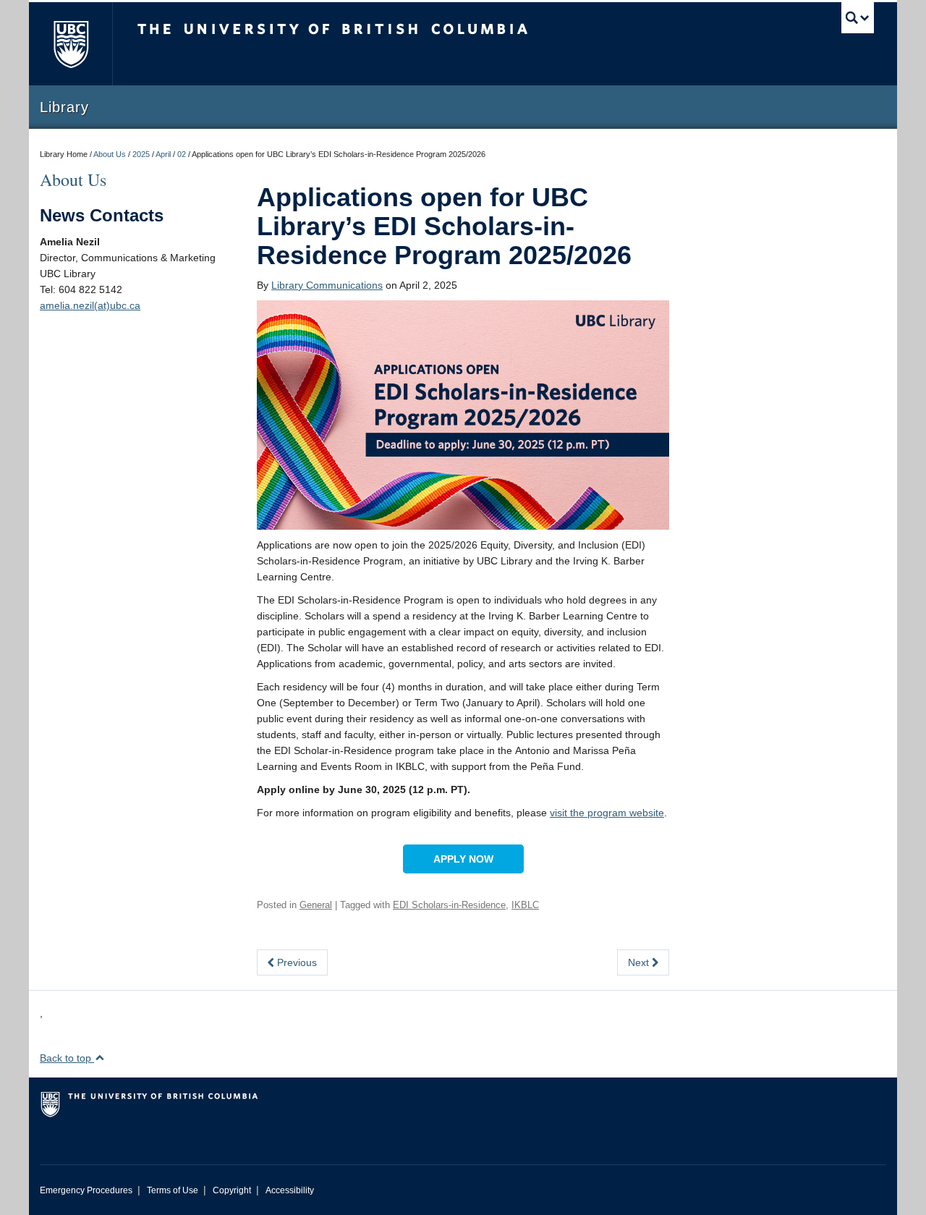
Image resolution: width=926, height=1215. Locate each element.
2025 (141, 154)
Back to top (67, 1058)
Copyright (232, 1190)
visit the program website (607, 812)
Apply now (463, 859)
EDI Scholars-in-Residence (449, 904)
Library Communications (327, 285)
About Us (109, 154)
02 (181, 154)
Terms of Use (172, 1190)
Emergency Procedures (86, 1190)
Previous (295, 962)
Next (640, 962)
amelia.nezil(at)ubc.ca (90, 305)
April (163, 154)
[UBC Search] (857, 17)
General (316, 904)
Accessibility (290, 1190)
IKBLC (525, 904)
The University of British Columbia (70, 43)
